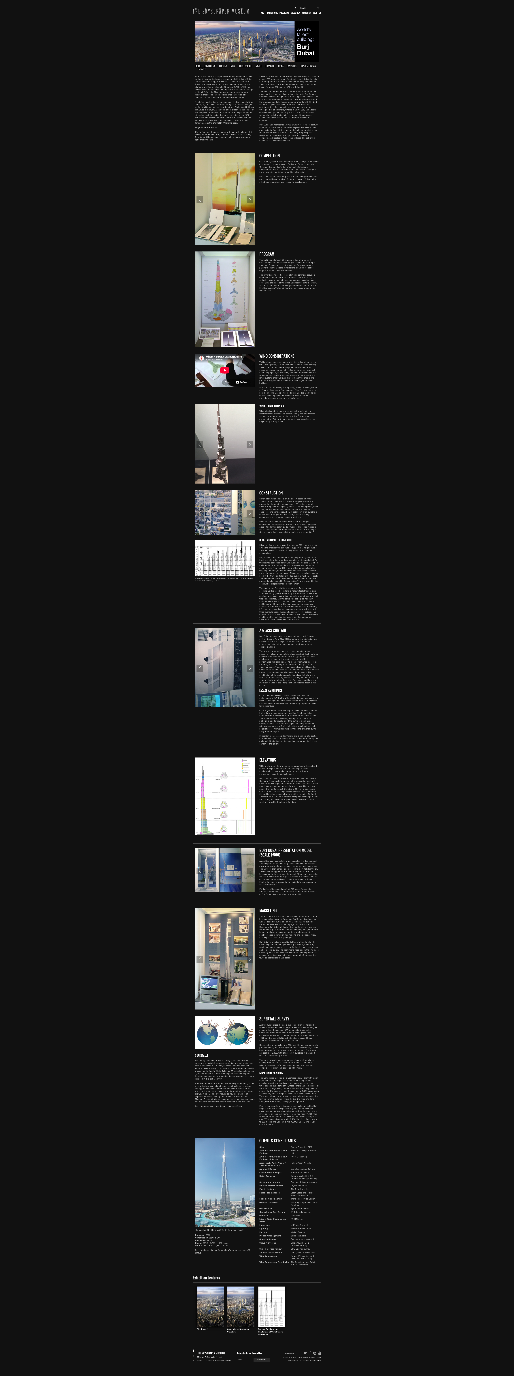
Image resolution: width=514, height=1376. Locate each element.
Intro (198, 66)
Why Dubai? (202, 1329)
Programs (284, 12)
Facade (258, 66)
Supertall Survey (308, 66)
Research (306, 12)
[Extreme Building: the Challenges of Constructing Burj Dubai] (271, 1306)
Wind (233, 66)
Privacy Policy (289, 1353)
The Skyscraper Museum (211, 1353)
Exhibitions (272, 12)
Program (223, 66)
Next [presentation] (250, 199)
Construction (245, 66)
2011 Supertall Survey (233, 1106)
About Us (317, 12)
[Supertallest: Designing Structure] (240, 1306)
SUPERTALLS (201, 1055)
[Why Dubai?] (210, 1306)
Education (295, 12)
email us (318, 1360)
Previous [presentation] (199, 199)
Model (281, 66)
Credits (202, 68)
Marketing (292, 66)
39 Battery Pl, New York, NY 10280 (209, 1357)
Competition (210, 66)
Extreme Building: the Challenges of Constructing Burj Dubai (270, 1331)
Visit (263, 12)
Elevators (270, 66)
